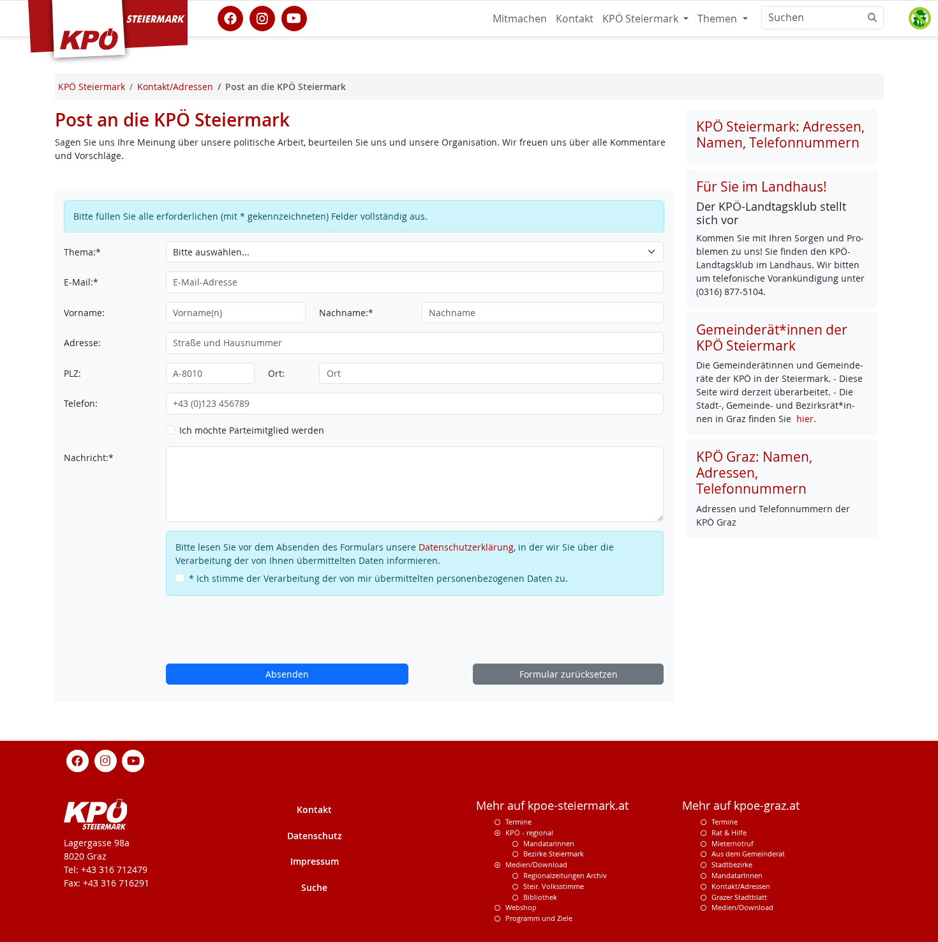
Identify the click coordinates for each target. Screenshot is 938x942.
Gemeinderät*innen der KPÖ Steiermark (771, 337)
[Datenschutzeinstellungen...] (919, 18)
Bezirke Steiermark (553, 853)
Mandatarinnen (548, 843)
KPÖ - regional (529, 832)
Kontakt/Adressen (740, 886)
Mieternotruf (732, 843)
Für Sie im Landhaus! (761, 186)
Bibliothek (540, 897)
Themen (718, 18)
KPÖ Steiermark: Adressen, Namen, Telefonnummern (780, 134)
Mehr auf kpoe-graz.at (741, 805)
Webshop (521, 907)
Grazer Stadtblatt (739, 897)
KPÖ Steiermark (641, 18)
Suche (314, 887)
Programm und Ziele (538, 918)
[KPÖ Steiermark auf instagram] (262, 17)
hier (805, 419)
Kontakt (574, 18)
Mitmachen (520, 18)
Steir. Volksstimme (553, 886)
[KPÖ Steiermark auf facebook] (230, 17)
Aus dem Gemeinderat (748, 853)
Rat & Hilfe (729, 832)
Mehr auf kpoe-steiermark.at (552, 805)
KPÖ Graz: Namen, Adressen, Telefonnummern (754, 473)
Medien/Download (536, 864)
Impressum (314, 861)
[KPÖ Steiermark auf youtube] (294, 17)
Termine (518, 821)
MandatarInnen (737, 875)
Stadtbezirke (731, 864)
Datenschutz (314, 836)
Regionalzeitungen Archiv (565, 875)
